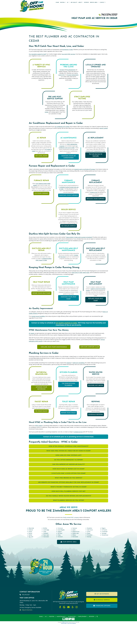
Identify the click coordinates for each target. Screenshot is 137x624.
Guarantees (72, 616)
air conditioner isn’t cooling (62, 126)
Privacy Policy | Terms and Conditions (68, 623)
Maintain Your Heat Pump (68, 298)
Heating (51, 616)
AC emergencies (71, 70)
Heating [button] (62, 2)
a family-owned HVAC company (70, 517)
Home (57, 2)
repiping (68, 363)
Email (41, 616)
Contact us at (93, 192)
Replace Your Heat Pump (95, 299)
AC (46, 616)
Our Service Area (69, 542)
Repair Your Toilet (68, 412)
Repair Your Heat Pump (41, 293)
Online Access (65, 622)
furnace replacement (72, 75)
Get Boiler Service (68, 225)
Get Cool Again (41, 155)
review (46, 112)
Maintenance (61, 616)
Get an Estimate (102, 594)
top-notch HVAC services (68, 54)
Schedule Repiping (95, 414)
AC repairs (31, 333)
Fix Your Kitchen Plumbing (68, 384)
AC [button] (68, 2)
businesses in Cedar (67, 49)
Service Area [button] (94, 2)
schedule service (78, 432)
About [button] (80, 2)
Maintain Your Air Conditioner (68, 157)
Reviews (86, 2)
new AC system (104, 128)
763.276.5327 (109, 14)
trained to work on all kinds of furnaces (84, 169)
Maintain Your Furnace (68, 195)
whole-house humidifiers (38, 316)
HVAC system (38, 425)
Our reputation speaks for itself (37, 54)
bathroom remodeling (79, 363)
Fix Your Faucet (41, 411)
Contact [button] (102, 2)
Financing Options (102, 605)
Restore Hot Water (95, 385)
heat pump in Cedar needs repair (80, 272)
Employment (82, 616)
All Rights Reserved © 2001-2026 (73, 622)
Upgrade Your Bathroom (41, 388)
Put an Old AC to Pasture (95, 155)
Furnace (62, 70)
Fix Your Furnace (41, 193)
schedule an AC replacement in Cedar (95, 151)
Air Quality (74, 2)
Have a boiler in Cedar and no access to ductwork (79, 237)
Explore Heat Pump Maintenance (54, 347)
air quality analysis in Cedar (66, 323)
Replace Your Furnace (96, 198)
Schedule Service (103, 600)
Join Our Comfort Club (89, 347)
